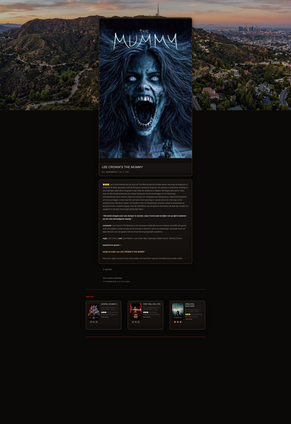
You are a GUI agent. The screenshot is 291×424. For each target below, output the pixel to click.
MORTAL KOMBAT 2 (109, 304)
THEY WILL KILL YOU (151, 304)
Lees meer (104, 317)
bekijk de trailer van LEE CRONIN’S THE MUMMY (124, 252)
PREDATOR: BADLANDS (190, 305)
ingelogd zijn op (111, 281)
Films (113, 309)
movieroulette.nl (111, 172)
